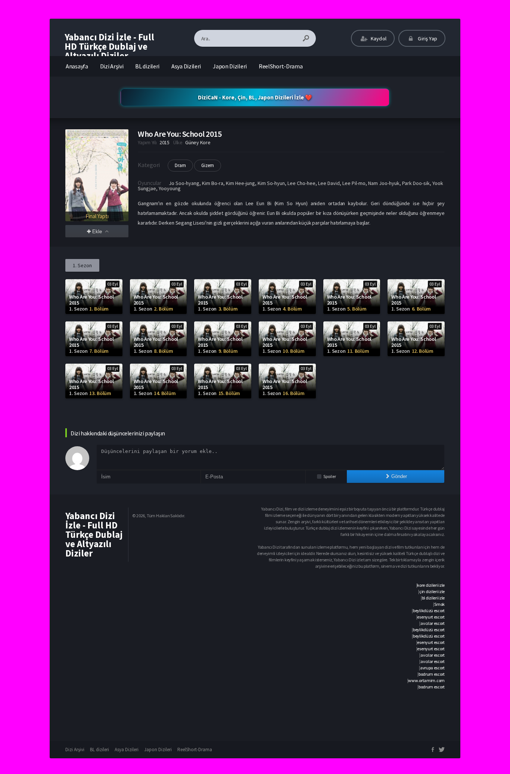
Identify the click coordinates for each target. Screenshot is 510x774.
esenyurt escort (431, 617)
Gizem (207, 165)
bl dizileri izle (433, 598)
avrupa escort (432, 667)
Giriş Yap (427, 38)
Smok (439, 604)
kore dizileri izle (431, 585)
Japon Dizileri (230, 66)
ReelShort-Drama (281, 66)
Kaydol (378, 38)
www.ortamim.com (426, 680)
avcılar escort (432, 623)
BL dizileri (147, 66)
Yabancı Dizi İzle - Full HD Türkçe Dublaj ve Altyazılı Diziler (109, 46)
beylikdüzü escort (429, 610)
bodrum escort (432, 674)
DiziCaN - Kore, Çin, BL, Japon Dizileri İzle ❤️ (255, 97)
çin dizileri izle (432, 591)
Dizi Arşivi (112, 66)
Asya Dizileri (186, 66)
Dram (180, 165)
